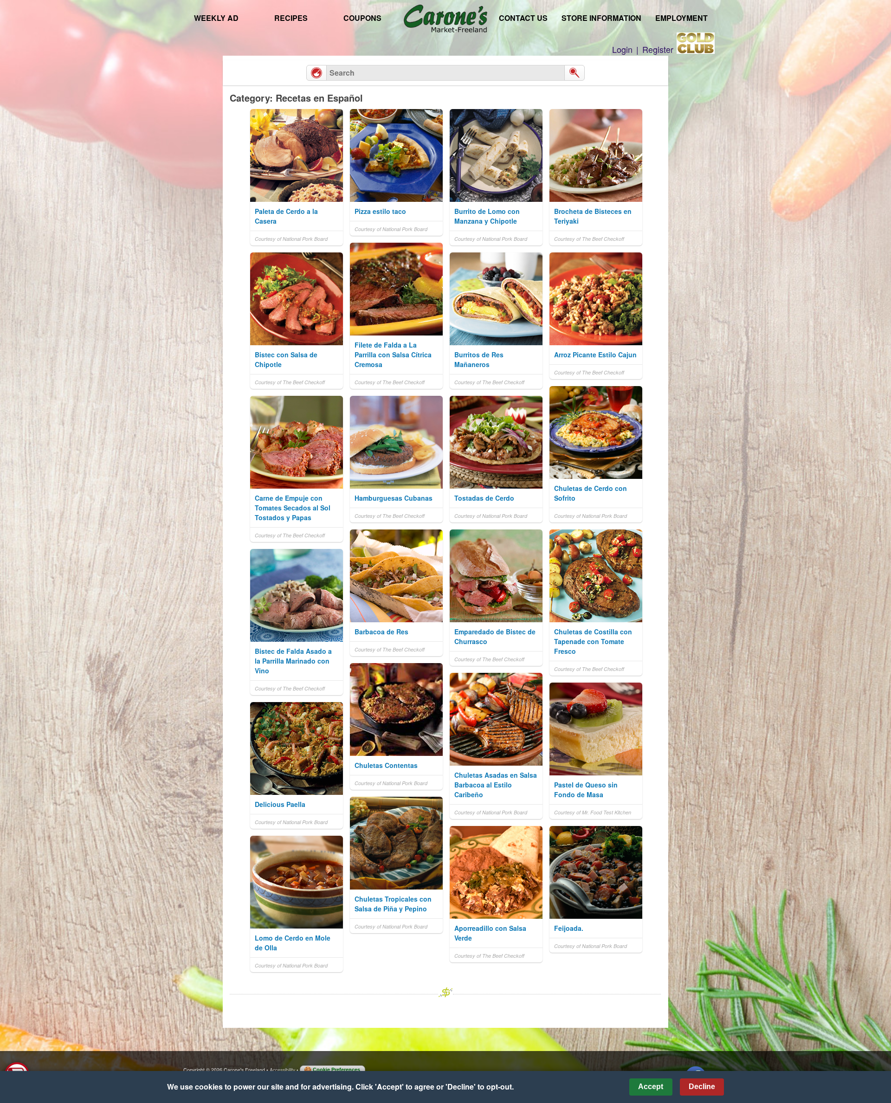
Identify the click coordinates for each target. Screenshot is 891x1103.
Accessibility (282, 1069)
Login (622, 49)
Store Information (601, 18)
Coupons (362, 18)
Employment (681, 18)
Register (657, 49)
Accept (650, 1086)
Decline (702, 1086)
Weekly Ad (216, 18)
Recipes (291, 18)
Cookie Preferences (336, 1069)
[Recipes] (316, 73)
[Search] (574, 73)
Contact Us (523, 18)
